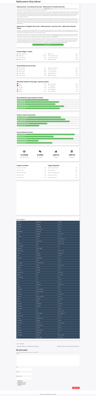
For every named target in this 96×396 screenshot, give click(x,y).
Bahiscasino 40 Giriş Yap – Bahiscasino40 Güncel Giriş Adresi (28, 346)
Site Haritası (54, 394)
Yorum (17, 353)
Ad (17, 367)
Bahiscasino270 (59, 42)
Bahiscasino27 (64, 42)
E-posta (18, 371)
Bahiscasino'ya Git (48, 44)
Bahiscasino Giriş (48, 394)
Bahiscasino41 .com (48, 8)
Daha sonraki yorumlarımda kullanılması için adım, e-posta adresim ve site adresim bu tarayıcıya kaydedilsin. (22, 383)
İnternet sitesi (19, 376)
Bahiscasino (22, 343)
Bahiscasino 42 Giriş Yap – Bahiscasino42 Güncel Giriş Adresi (68, 346)
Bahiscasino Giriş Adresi (28, 1)
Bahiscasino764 (53, 42)
